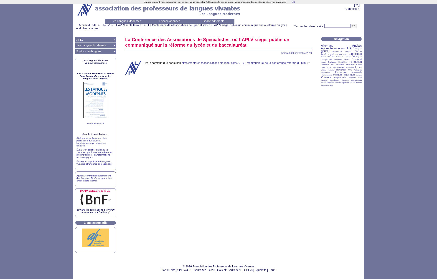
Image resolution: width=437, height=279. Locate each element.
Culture (345, 54)
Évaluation (332, 62)
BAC (350, 48)
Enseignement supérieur (342, 59)
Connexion (352, 8)
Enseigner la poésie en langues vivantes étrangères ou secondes (94, 162)
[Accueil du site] (85, 9)
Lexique (334, 67)
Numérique (341, 70)
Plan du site (168, 270)
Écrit (353, 57)
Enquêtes (359, 57)
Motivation (331, 70)
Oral (350, 70)
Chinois (348, 51)
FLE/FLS (342, 62)
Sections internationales (352, 80)
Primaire (326, 77)
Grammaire (325, 64)
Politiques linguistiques (344, 75)
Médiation (323, 70)
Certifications (337, 51)
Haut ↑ (273, 270)
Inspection (340, 64)
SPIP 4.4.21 (184, 270)
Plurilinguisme (326, 75)
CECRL (325, 51)
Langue (323, 67)
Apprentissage (330, 48)
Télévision (352, 82)
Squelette (261, 270)
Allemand (327, 45)
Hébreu (333, 64)
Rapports (352, 77)
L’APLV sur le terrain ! (129, 25)
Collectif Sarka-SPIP (229, 270)
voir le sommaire (95, 123)
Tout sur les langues (88, 51)
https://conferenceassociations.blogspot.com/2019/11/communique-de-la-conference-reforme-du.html (244, 63)
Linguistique (340, 67)
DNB (328, 57)
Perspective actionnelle (348, 72)
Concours (338, 54)
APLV (106, 25)
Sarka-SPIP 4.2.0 (204, 270)
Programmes (340, 77)
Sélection (323, 82)
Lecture (328, 67)
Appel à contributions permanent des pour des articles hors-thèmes (94, 178)
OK (293, 2)
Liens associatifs (95, 222)
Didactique (355, 53)
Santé (360, 77)
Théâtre (359, 83)
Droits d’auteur (336, 57)
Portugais (359, 75)
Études (323, 62)
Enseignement (326, 59)
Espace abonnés (169, 21)
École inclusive (346, 57)
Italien (359, 64)
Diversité (323, 57)
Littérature (349, 67)
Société (338, 82)
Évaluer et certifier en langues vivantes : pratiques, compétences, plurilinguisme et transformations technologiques (94, 153)
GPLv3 (248, 270)
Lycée (358, 67)
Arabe (343, 49)
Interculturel (350, 64)
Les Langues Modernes (126, 21)
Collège (327, 53)
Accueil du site (88, 25)
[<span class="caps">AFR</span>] (95, 246)
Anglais (357, 45)
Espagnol (357, 59)
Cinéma (358, 51)
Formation (355, 61)
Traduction (325, 85)
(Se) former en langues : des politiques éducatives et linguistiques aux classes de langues (91, 142)
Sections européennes (330, 80)
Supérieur (345, 83)
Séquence (330, 82)
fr (357, 5)
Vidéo (331, 85)
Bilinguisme (359, 49)
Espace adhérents (213, 21)
